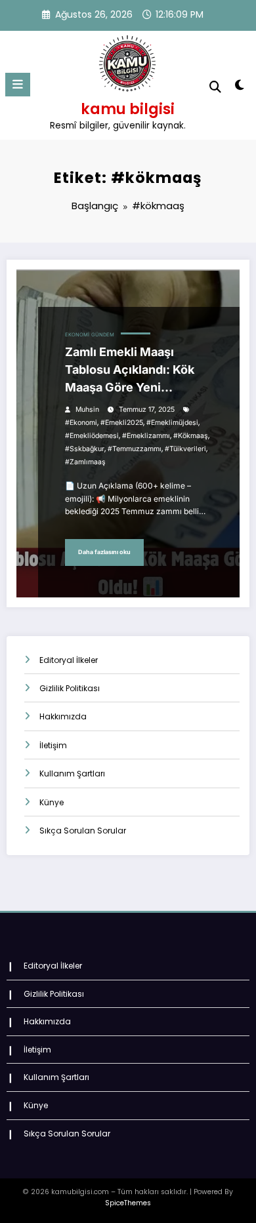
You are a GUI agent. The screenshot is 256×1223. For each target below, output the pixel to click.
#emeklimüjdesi (172, 422)
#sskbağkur (84, 449)
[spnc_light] (239, 87)
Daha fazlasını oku (104, 551)
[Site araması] (215, 87)
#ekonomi (81, 422)
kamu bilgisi (128, 108)
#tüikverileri (185, 449)
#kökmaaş (190, 435)
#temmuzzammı (134, 449)
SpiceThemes (128, 1203)
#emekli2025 (121, 422)
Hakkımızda (63, 716)
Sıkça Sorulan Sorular (82, 830)
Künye (51, 802)
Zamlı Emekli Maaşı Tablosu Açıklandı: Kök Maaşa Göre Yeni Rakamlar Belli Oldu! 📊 (130, 370)
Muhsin (87, 409)
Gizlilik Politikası (69, 688)
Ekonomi (77, 335)
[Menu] (17, 84)
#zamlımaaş (85, 462)
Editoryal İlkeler (68, 660)
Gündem (102, 335)
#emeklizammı (146, 435)
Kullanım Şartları (72, 773)
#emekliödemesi (92, 435)
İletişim (53, 745)
